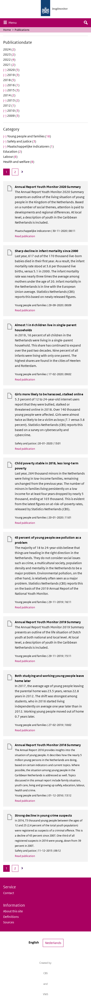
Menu (13, 22)
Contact (8, 893)
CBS (45, 973)
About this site (13, 911)
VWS (45, 994)
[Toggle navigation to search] (85, 22)
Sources (8, 922)
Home (7, 30)
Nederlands (53, 943)
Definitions (11, 917)
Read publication (25, 236)
